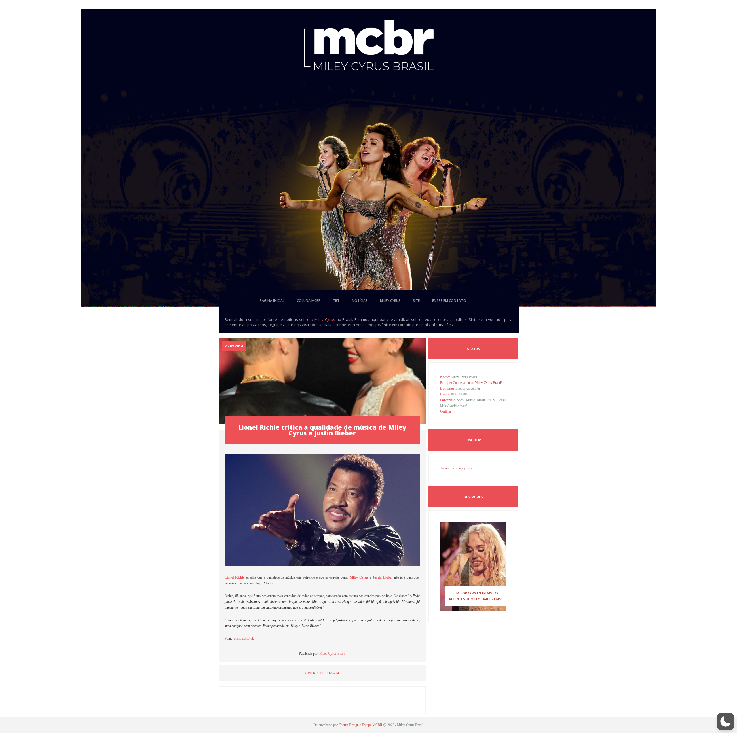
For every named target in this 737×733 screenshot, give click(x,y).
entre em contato (449, 300)
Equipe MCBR (372, 725)
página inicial (272, 300)
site (416, 300)
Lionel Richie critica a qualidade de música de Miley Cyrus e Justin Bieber (322, 430)
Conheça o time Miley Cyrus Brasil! (477, 383)
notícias (360, 300)
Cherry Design (349, 725)
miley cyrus (390, 300)
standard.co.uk (244, 639)
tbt (336, 300)
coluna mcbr (308, 300)
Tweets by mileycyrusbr (456, 468)
